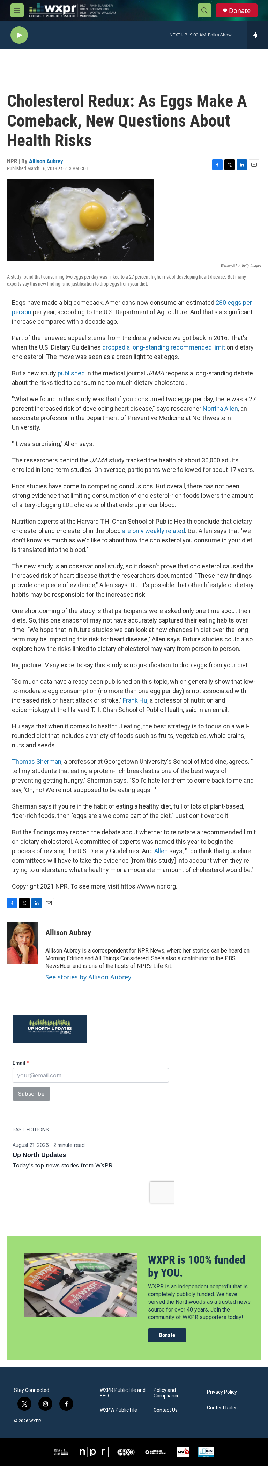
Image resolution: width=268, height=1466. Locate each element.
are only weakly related (153, 530)
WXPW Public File (118, 1410)
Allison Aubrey (46, 161)
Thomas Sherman (36, 761)
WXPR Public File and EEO (123, 1393)
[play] (19, 35)
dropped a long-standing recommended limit (163, 347)
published (72, 373)
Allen (161, 851)
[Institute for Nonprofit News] (206, 1452)
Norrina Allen (220, 408)
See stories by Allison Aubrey (88, 977)
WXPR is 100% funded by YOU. (196, 1266)
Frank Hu (135, 700)
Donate (240, 10)
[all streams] (257, 35)
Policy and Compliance (167, 1393)
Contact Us (166, 1410)
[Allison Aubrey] (22, 943)
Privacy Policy (222, 1392)
